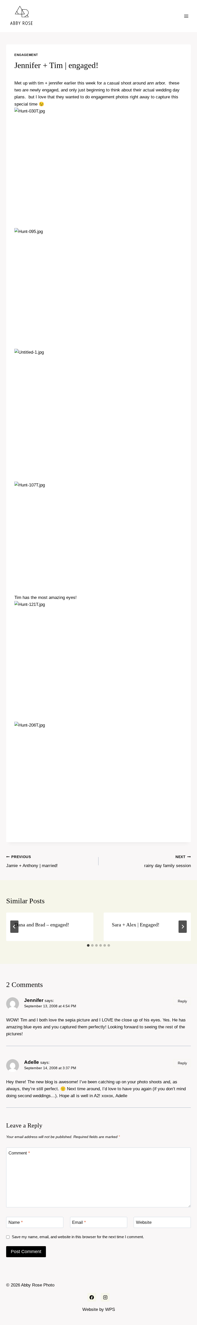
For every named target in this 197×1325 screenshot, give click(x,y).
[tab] (88, 945)
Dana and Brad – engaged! (41, 924)
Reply (182, 1001)
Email (79, 1222)
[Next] (183, 926)
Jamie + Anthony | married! (32, 861)
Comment (19, 1153)
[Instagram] (105, 1297)
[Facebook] (91, 1297)
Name (15, 1222)
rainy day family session (167, 861)
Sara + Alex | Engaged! (136, 924)
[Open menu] (186, 16)
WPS (110, 1309)
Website (144, 1222)
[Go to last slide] (14, 926)
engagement (26, 55)
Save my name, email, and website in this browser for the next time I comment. (78, 1237)
